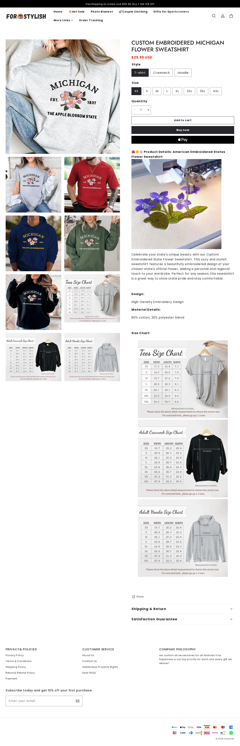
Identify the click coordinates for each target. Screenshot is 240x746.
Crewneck (161, 73)
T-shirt (140, 73)
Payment (11, 678)
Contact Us (89, 661)
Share (140, 596)
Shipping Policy (16, 667)
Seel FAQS (89, 673)
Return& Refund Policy (20, 673)
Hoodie (183, 73)
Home (58, 12)
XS (136, 91)
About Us (88, 655)
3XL (202, 91)
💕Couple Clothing (133, 12)
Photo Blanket (102, 12)
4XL (216, 91)
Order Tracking (91, 20)
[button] (214, 16)
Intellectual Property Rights (100, 667)
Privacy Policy (15, 655)
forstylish (229, 738)
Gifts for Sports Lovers (171, 12)
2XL (189, 91)
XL (177, 91)
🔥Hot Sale (77, 12)
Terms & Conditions (19, 661)
